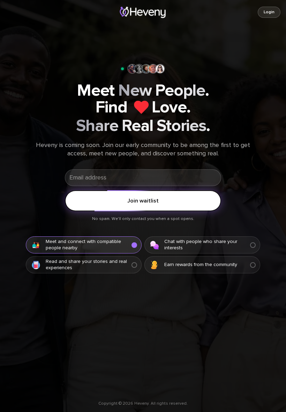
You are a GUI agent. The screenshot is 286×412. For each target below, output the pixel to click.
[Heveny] (143, 12)
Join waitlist (143, 201)
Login (269, 12)
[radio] (84, 244)
